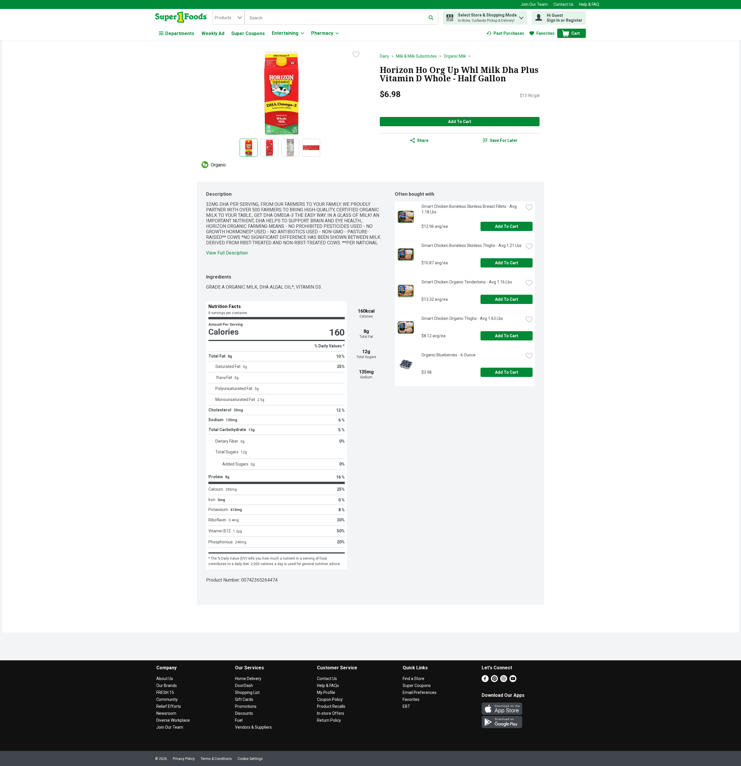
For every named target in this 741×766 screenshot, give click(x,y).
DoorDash (244, 685)
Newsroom (166, 713)
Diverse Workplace (173, 720)
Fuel (239, 720)
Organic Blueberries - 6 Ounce (448, 355)
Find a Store (413, 678)
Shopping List (247, 692)
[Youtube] (512, 680)
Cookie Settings (250, 759)
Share (422, 140)
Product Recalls (331, 706)
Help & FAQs (328, 685)
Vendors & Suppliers (253, 727)
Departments (179, 33)
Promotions (245, 706)
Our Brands (166, 685)
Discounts (244, 713)
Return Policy (329, 720)
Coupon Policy (330, 699)
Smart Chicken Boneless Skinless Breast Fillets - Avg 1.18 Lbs (469, 209)
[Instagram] (503, 680)
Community (167, 699)
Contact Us (563, 4)
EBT (406, 706)
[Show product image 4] (311, 148)
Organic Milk (455, 56)
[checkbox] (356, 54)
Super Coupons (248, 33)
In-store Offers (330, 713)
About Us (164, 678)
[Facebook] (485, 680)
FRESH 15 (165, 692)
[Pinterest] (494, 680)
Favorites (411, 699)
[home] (182, 18)
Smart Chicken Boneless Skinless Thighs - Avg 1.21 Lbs (471, 245)
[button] (521, 16)
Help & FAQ (589, 4)
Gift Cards (244, 699)
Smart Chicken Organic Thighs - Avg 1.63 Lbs (462, 318)
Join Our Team (534, 4)
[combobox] (228, 18)
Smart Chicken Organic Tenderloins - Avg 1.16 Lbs (466, 282)
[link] (505, 33)
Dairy (384, 56)
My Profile (326, 692)
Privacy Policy (184, 759)
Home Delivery (248, 678)
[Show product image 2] (269, 148)
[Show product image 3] (290, 148)
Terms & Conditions (216, 759)
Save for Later (504, 140)
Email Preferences (419, 692)
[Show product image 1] (249, 148)
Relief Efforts (168, 706)
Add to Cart (459, 121)
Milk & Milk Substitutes (416, 56)
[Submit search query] (431, 17)
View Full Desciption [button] (227, 253)
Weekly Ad (212, 33)
